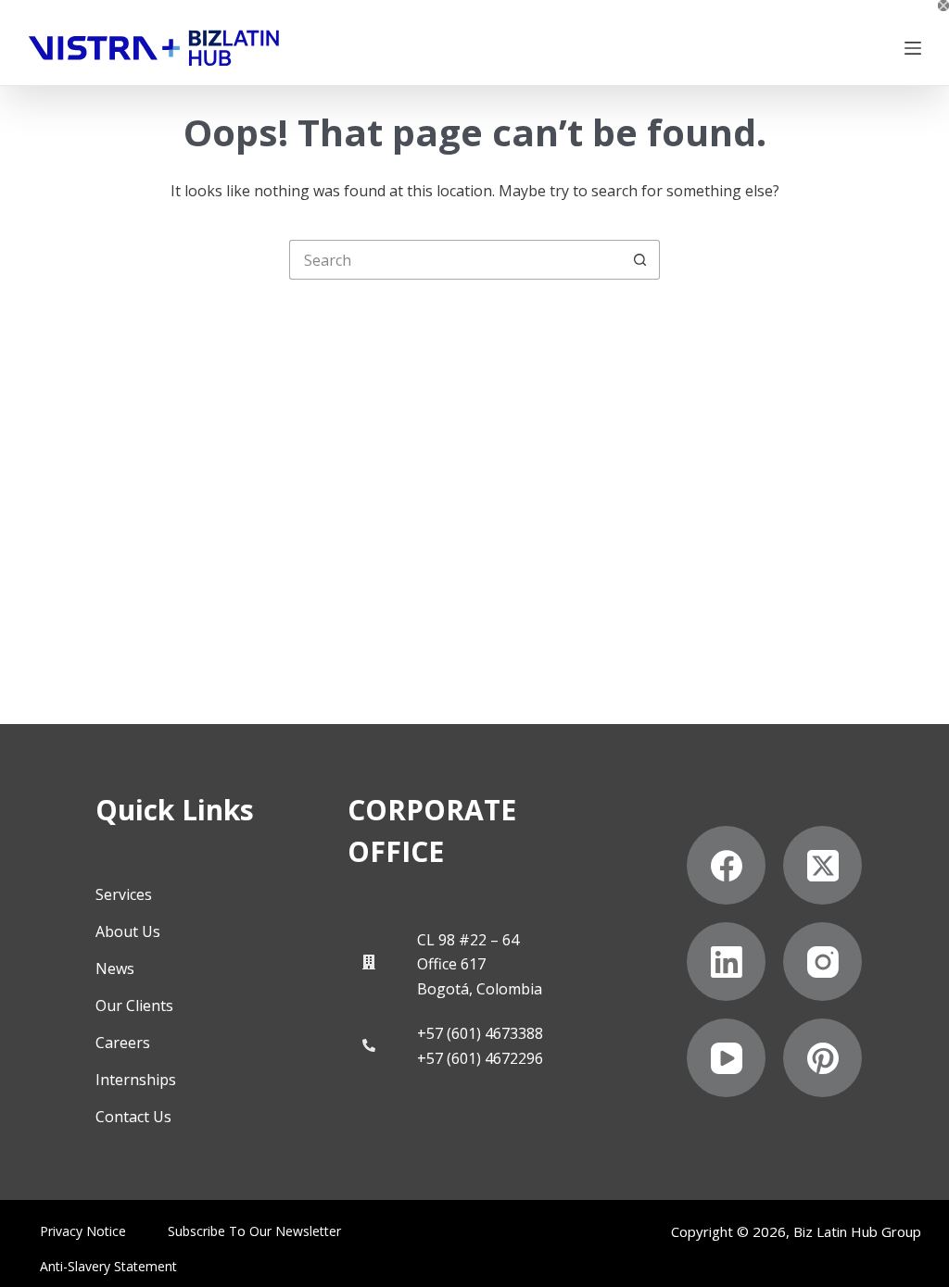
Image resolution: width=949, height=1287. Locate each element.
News (114, 968)
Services (123, 894)
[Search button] (640, 260)
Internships (135, 1079)
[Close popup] (943, 5)
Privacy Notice (83, 1231)
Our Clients (134, 1005)
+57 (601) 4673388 (480, 1033)
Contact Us (133, 1116)
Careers (122, 1042)
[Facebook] (726, 865)
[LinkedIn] (726, 961)
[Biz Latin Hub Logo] (154, 48)
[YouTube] (726, 1057)
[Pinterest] (822, 1057)
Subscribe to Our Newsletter (254, 1231)
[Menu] (913, 48)
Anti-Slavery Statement (108, 1266)
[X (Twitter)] (822, 865)
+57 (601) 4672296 (480, 1058)
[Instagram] (822, 961)
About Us (127, 931)
